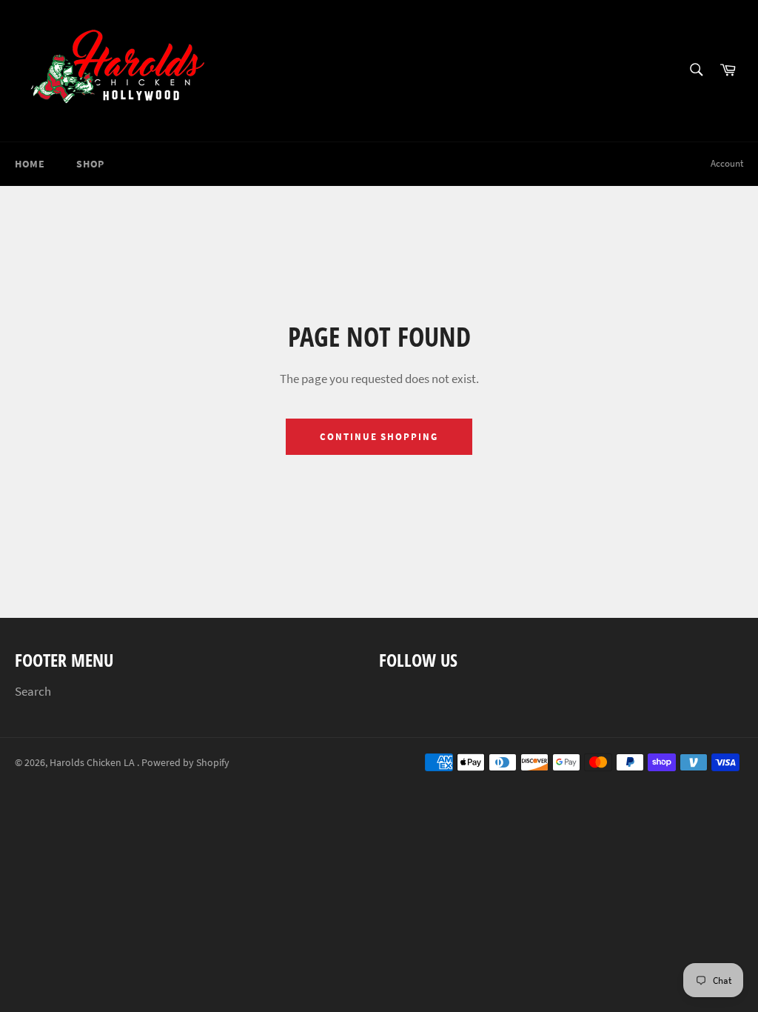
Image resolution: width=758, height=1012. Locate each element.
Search (33, 691)
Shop (90, 163)
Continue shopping (379, 436)
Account (727, 163)
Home (29, 163)
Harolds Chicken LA (93, 762)
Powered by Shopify (185, 762)
